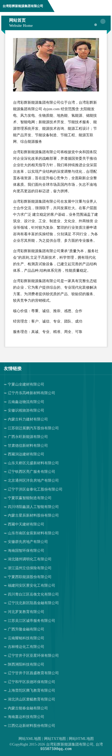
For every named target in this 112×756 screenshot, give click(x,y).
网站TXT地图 (55, 739)
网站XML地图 (29, 739)
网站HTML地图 (81, 739)
